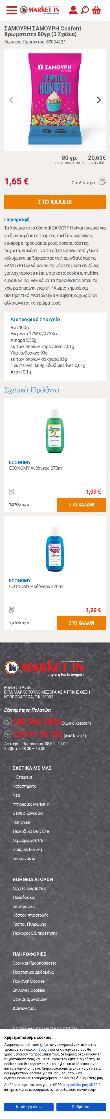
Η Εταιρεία (22, 777)
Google (43, 1050)
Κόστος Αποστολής (31, 915)
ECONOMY (20, 462)
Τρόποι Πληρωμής (29, 924)
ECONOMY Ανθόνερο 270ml (36, 468)
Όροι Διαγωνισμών (30, 999)
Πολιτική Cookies (29, 981)
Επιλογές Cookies (29, 990)
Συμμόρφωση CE (28, 840)
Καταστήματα (24, 786)
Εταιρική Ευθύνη (27, 849)
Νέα (16, 795)
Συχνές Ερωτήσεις (30, 888)
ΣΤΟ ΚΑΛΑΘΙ (55, 202)
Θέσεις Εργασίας (28, 813)
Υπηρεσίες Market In (31, 804)
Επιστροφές (24, 906)
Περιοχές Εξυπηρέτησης (35, 933)
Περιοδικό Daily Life (31, 831)
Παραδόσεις (24, 897)
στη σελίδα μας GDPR (80, 1085)
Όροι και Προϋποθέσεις (34, 963)
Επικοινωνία (24, 858)
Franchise (21, 822)
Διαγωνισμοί (24, 1008)
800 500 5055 (33, 721)
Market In (39, 10)
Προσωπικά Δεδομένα (33, 972)
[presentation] (11, 100)
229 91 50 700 (34, 734)
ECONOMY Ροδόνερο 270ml (36, 586)
